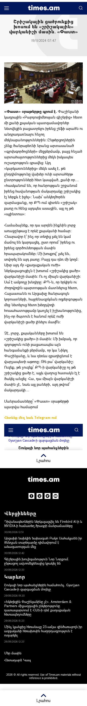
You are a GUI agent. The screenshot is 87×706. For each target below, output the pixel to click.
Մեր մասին (12, 653)
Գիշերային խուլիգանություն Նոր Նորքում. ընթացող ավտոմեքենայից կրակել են (36, 561)
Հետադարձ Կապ (17, 660)
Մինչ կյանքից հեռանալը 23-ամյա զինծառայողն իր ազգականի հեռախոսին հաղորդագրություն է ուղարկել (43, 630)
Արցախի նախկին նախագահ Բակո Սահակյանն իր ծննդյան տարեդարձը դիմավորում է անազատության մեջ (43, 542)
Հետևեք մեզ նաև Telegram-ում (30, 417)
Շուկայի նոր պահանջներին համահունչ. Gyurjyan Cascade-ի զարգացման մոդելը (41, 587)
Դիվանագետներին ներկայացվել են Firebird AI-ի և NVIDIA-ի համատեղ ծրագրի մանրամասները (43, 523)
